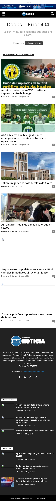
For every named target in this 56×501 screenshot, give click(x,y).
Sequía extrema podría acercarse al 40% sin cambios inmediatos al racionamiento (27, 271)
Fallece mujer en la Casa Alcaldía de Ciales (26, 183)
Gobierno (20, 410)
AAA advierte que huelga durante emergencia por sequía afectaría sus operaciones (23, 138)
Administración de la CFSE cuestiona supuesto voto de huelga (23, 92)
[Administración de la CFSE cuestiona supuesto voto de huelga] (28, 73)
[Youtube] (36, 377)
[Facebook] (20, 377)
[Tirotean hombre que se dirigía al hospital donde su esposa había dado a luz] (7, 482)
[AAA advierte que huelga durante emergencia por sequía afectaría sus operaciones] (28, 118)
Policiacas (20, 459)
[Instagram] (25, 377)
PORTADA (20, 434)
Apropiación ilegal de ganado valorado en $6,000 (26, 226)
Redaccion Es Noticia (9, 97)
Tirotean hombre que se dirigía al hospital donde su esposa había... (31, 479)
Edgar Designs (40, 498)
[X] (31, 377)
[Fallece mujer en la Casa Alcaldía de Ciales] (28, 166)
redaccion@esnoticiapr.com (33, 372)
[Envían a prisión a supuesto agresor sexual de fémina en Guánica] (28, 297)
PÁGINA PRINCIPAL (34, 43)
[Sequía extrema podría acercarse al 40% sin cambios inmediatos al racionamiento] (28, 252)
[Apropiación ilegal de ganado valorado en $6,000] (28, 207)
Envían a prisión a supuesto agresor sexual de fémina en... (27, 316)
